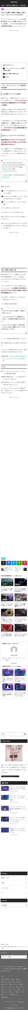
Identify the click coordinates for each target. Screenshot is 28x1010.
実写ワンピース (15, 994)
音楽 (3, 9)
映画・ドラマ (5, 877)
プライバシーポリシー (16, 968)
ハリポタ (12, 987)
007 (4, 979)
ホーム (3, 5)
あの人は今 (5, 981)
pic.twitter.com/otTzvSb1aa (9, 171)
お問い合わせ (21, 1002)
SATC (19, 979)
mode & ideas (11, 1008)
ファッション (5, 888)
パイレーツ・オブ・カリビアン (9, 989)
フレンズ (12, 992)
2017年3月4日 (6, 177)
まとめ (6, 76)
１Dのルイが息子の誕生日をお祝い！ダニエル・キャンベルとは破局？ (15, 357)
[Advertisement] (14, 46)
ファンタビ (21, 989)
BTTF (8, 979)
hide (12, 65)
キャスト (20, 981)
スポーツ (23, 984)
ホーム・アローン (21, 992)
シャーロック (6, 984)
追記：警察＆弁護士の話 (11, 73)
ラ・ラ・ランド (6, 994)
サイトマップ (14, 1005)
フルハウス (5, 992)
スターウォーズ (14, 984)
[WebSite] (14, 663)
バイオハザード (20, 987)
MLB (14, 979)
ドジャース (5, 987)
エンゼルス (12, 981)
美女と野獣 (5, 997)
